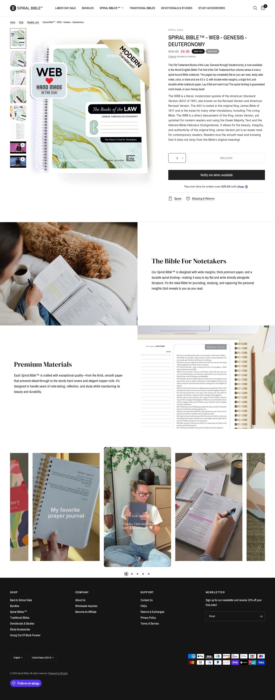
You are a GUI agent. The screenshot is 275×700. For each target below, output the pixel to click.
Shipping (172, 56)
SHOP (14, 592)
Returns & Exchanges (152, 612)
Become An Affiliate (85, 612)
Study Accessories (211, 8)
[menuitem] (65, 8)
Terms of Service (150, 623)
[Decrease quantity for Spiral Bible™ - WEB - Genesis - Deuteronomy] (172, 158)
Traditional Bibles (142, 8)
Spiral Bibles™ (110, 8)
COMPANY (82, 592)
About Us (80, 600)
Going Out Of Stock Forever (25, 635)
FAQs (144, 606)
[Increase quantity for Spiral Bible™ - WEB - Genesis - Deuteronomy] (183, 158)
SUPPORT (147, 592)
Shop (21, 22)
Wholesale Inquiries (86, 606)
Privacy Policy (148, 617)
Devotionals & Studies (176, 8)
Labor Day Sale (65, 8)
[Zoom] (148, 37)
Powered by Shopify (58, 673)
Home (12, 22)
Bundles (88, 8)
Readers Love (33, 22)
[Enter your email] (261, 616)
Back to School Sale (21, 600)
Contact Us (147, 600)
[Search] (255, 8)
